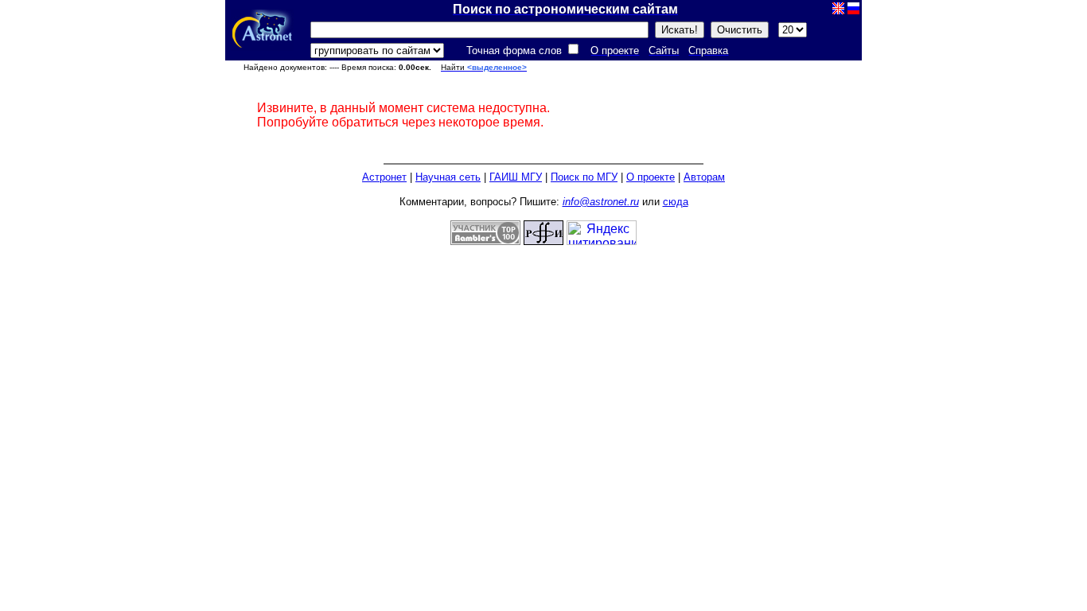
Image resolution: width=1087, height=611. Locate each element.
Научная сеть (448, 177)
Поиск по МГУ (584, 177)
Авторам (704, 177)
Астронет (384, 177)
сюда (675, 202)
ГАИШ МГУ (515, 177)
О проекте (650, 177)
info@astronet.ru (601, 202)
